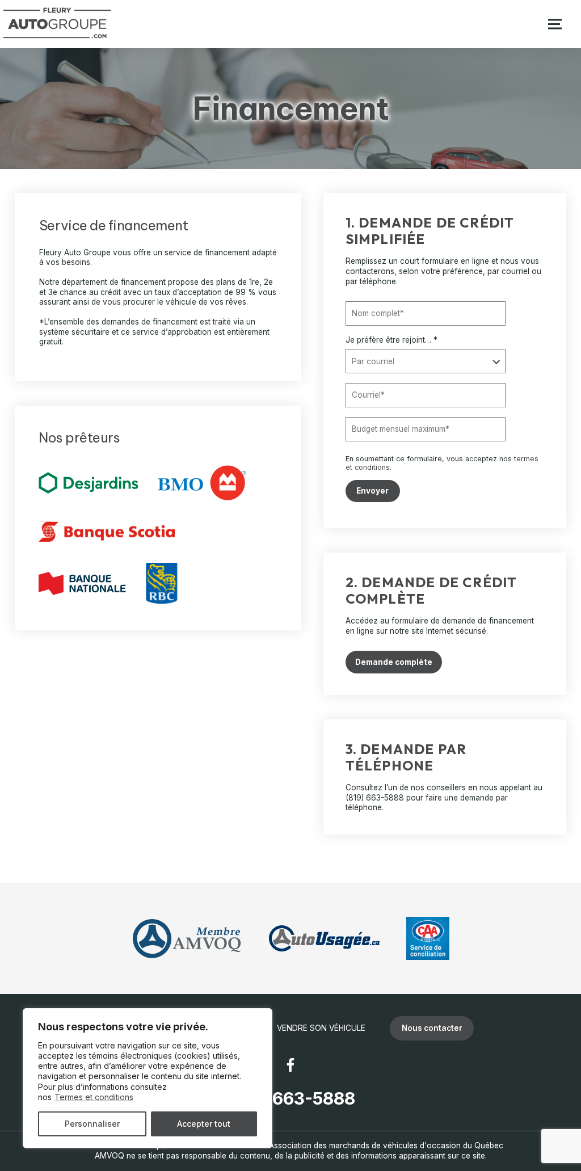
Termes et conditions (93, 1097)
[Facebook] (290, 1065)
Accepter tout (203, 1123)
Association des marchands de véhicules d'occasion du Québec (386, 1145)
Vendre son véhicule (321, 1028)
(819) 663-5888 (375, 797)
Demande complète (393, 662)
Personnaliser (92, 1123)
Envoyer (372, 490)
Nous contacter (432, 1028)
